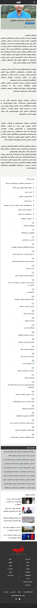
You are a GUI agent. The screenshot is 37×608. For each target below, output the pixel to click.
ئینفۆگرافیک (28, 575)
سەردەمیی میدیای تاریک (27, 356)
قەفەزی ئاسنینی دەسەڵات (26, 306)
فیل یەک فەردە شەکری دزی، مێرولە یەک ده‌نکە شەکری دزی (21, 284)
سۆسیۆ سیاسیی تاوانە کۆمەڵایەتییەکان (23, 261)
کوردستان (27, 559)
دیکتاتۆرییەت (30, 292)
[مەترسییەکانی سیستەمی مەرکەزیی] (18, 11)
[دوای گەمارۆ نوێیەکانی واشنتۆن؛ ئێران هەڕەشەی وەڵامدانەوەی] (28, 520)
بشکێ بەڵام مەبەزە (28, 314)
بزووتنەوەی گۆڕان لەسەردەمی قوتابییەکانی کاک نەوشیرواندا (21, 386)
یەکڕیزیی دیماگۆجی (26, 219)
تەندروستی (28, 585)
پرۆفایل (28, 569)
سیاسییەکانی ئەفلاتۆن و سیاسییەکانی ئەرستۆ (19, 183)
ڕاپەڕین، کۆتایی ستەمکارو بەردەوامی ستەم (22, 423)
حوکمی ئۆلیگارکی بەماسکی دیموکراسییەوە (22, 437)
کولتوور (10, 562)
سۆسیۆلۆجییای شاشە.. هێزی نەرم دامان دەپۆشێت (18, 205)
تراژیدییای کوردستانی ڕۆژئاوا (26, 342)
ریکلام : (18, 596)
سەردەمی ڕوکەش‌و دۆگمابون (26, 335)
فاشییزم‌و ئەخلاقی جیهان (27, 349)
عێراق (27, 562)
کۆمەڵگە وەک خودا (29, 328)
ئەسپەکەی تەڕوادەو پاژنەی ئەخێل (24, 276)
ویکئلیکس (27, 572)
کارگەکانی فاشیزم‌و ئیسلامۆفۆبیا (25, 416)
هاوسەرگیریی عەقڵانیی (25, 197)
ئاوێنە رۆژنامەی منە (28, 592)
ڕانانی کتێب (10, 575)
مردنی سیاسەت (30, 269)
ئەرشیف (6, 592)
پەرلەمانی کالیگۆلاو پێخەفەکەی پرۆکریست (22, 247)
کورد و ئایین (28, 192)
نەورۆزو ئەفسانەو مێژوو (25, 210)
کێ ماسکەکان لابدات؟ (28, 364)
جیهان (27, 566)
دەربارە (19, 592)
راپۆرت (10, 572)
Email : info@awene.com (18, 554)
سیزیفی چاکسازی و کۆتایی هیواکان (24, 299)
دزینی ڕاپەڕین (28, 201)
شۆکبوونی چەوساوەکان (27, 233)
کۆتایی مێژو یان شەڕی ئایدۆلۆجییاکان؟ (23, 402)
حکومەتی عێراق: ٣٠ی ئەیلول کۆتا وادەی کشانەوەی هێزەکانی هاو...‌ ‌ (12, 511)
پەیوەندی (13, 592)
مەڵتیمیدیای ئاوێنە (27, 582)
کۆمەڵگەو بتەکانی (29, 378)
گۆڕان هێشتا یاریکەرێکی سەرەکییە (24, 430)
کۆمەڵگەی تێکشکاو (29, 226)
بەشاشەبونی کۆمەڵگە (28, 409)
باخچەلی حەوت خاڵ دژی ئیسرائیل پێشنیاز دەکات (21, 456)
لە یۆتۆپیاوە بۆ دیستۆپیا (25, 214)
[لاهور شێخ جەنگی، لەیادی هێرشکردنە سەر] (28, 501)
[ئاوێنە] (18, 549)
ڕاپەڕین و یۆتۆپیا (29, 321)
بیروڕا (10, 559)
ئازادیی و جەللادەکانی (28, 240)
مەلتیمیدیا (10, 569)
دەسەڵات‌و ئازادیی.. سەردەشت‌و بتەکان (23, 254)
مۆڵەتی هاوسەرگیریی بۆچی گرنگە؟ (22, 188)
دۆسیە (28, 578)
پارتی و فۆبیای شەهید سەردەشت (24, 394)
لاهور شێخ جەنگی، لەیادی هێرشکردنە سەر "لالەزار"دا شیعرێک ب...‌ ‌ (13, 501)
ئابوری (10, 566)
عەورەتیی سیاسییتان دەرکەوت (25, 371)
